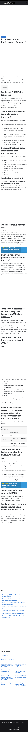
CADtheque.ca (4, 657)
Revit (14, 727)
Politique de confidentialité (14, 729)
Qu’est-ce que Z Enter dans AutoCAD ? (6, 670)
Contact (22, 727)
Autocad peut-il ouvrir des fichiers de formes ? (20, 677)
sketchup (10, 727)
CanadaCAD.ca (4, 655)
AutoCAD (3, 36)
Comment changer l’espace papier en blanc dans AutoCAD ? (20, 684)
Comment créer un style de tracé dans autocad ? (20, 671)
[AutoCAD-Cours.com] (9, 3)
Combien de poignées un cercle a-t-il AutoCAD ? (20, 665)
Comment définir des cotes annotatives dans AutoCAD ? (7, 665)
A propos (18, 727)
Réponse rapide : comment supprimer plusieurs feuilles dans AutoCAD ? (7, 678)
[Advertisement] (14, 21)
